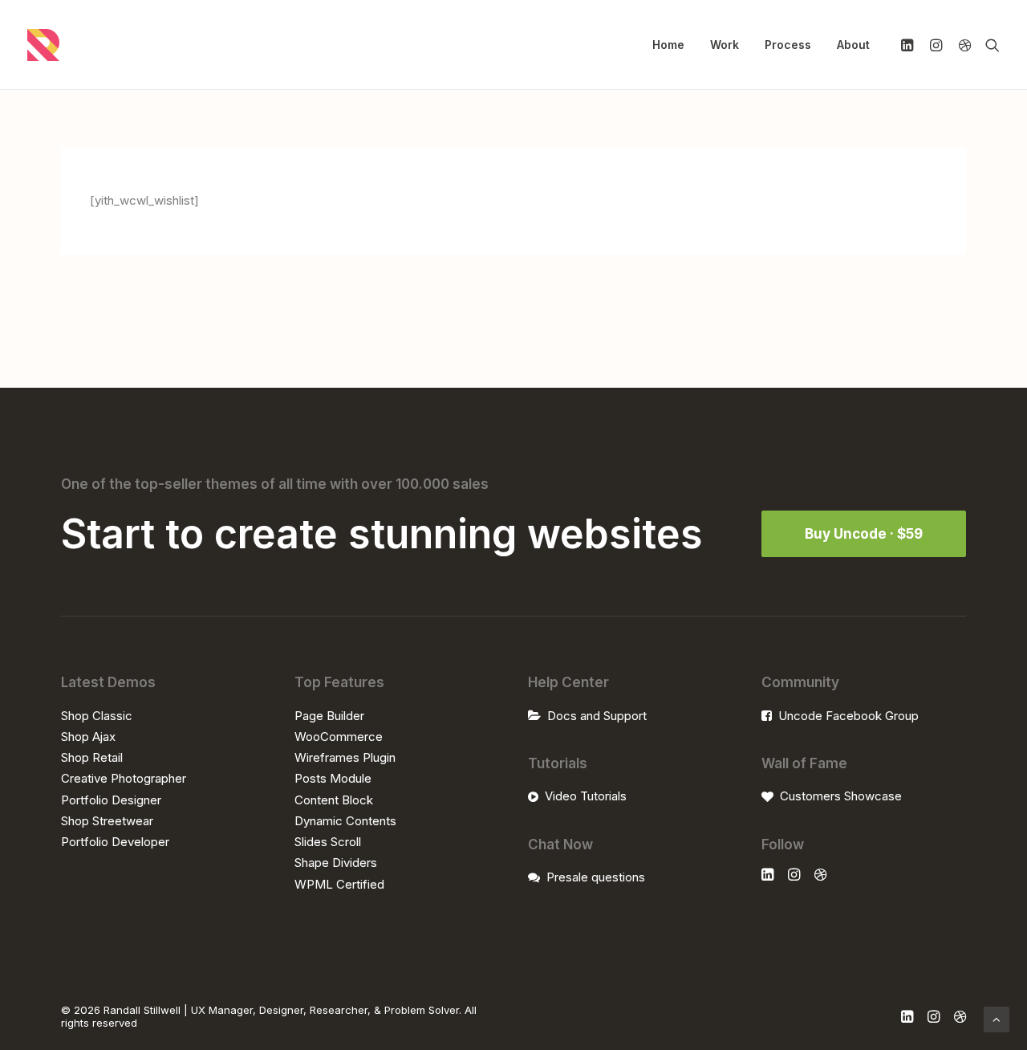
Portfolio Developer (115, 841)
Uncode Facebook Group (848, 715)
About (853, 44)
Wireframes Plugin (345, 757)
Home (668, 44)
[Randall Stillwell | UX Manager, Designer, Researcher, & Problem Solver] (43, 45)
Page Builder (329, 715)
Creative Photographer (123, 778)
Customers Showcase (841, 796)
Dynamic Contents (345, 820)
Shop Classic (96, 715)
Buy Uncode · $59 (864, 534)
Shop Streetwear (107, 820)
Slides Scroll (327, 841)
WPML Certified (339, 884)
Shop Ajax (88, 736)
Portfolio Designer (111, 800)
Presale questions (595, 877)
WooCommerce (338, 736)
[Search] (989, 45)
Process (788, 44)
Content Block (333, 800)
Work (724, 44)
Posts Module (332, 778)
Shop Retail (92, 757)
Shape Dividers (335, 862)
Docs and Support (597, 715)
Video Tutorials (586, 796)
